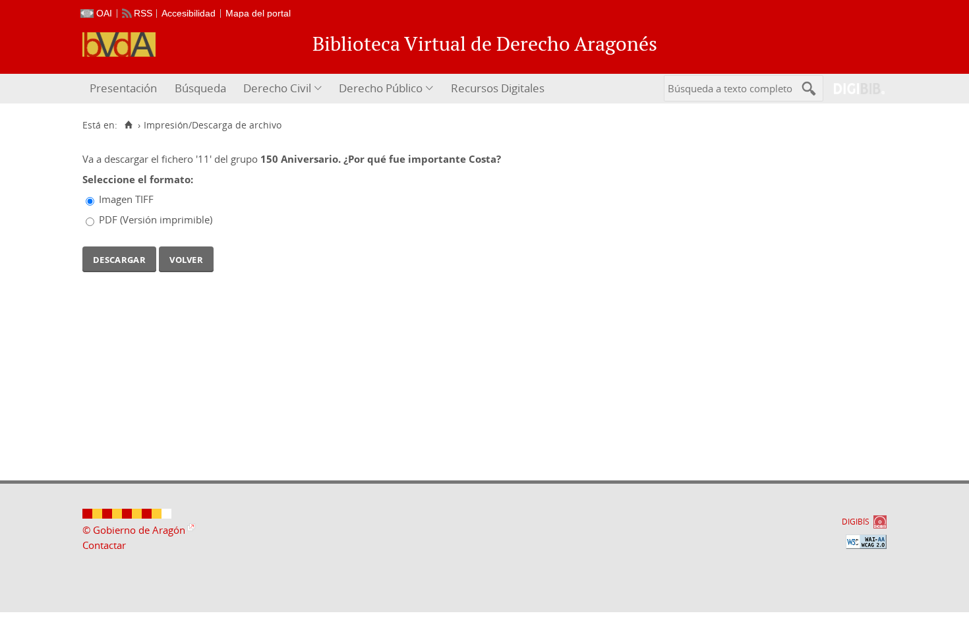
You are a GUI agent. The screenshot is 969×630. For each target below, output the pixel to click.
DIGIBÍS (855, 521)
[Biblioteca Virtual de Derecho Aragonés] (119, 44)
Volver (186, 258)
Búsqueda (200, 88)
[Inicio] (128, 125)
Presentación (123, 88)
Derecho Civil (277, 88)
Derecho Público (381, 88)
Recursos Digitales (497, 88)
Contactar (104, 545)
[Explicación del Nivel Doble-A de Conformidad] (866, 541)
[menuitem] (124, 88)
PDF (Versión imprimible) (155, 219)
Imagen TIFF (126, 199)
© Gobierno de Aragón (133, 529)
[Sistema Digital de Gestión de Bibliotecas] (854, 89)
